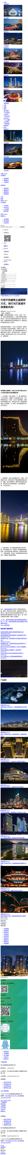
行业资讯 (6, 222)
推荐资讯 (10, 628)
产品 (5, 105)
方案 (5, 2)
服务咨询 (3, 676)
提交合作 (8, 676)
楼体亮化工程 (7, 1087)
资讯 (5, 127)
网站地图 (6, 1091)
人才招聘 (6, 209)
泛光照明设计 (7, 1086)
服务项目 (6, 1051)
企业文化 (6, 207)
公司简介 (6, 205)
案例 (5, 107)
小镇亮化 (6, 182)
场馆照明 (6, 194)
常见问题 (6, 221)
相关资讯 (4, 628)
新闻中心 (7, 295)
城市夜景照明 (8, 609)
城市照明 (6, 936)
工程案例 (6, 1053)
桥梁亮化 (6, 188)
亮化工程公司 (7, 1082)
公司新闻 (6, 219)
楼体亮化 (6, 192)
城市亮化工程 (7, 1084)
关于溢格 (6, 1055)
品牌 (5, 108)
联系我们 (6, 211)
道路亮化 (6, 190)
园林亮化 (6, 180)
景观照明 (6, 178)
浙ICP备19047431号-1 (11, 1095)
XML (2, 1091)
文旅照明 (6, 928)
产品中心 (6, 1057)
